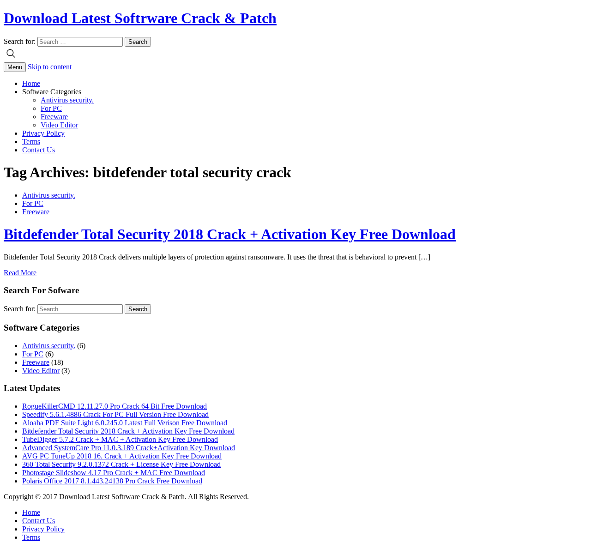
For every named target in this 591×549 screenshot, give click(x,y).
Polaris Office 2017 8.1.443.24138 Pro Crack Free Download (112, 481)
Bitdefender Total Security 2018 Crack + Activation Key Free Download (230, 234)
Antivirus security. (67, 100)
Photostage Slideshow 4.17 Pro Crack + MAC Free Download (113, 473)
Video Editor (59, 125)
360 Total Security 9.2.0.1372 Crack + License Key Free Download (121, 464)
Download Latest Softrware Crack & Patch (140, 18)
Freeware (54, 117)
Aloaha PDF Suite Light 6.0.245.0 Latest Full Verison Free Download (124, 423)
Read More (20, 273)
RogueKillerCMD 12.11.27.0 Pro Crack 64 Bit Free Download (114, 406)
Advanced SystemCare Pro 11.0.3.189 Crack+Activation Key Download (128, 448)
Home (31, 83)
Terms (31, 141)
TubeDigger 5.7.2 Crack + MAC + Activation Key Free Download (120, 439)
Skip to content (50, 67)
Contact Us (38, 150)
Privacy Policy (43, 133)
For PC (51, 108)
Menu (14, 67)
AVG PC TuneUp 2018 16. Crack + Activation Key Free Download (122, 456)
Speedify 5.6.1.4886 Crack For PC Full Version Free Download (115, 414)
